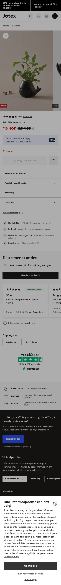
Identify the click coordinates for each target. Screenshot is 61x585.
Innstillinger (31, 579)
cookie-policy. (11, 556)
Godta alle (30, 565)
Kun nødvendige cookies (30, 573)
